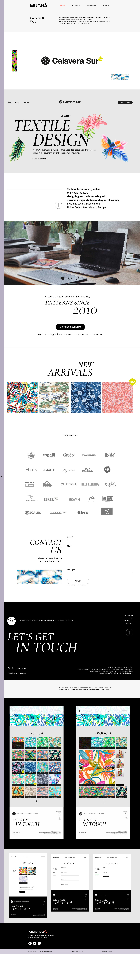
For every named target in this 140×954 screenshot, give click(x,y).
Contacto (106, 5)
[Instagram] (30, 943)
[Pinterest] (34, 943)
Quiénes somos (91, 5)
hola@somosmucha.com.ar (38, 937)
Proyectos (62, 5)
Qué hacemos (76, 5)
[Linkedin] (39, 943)
